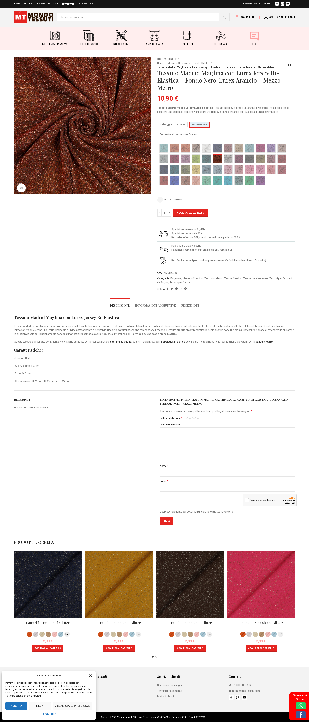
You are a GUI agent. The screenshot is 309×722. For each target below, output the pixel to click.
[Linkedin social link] (181, 288)
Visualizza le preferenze (72, 705)
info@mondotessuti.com (246, 690)
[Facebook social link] (168, 288)
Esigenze (175, 278)
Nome (164, 466)
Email (164, 481)
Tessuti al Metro (200, 63)
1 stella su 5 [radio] (187, 418)
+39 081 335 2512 (262, 4)
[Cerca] (224, 17)
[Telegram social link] (185, 288)
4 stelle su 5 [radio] (195, 418)
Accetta (16, 705)
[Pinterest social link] (176, 288)
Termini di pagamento (169, 690)
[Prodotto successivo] (293, 65)
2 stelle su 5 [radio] (190, 418)
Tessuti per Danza (180, 282)
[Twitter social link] (172, 288)
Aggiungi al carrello (190, 212)
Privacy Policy (49, 714)
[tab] (120, 303)
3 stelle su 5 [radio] (192, 418)
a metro (181, 124)
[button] (90, 675)
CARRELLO (247, 17)
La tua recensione (171, 424)
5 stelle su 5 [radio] (198, 418)
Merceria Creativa (178, 63)
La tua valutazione (171, 418)
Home (161, 63)
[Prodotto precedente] (286, 65)
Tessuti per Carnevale (255, 278)
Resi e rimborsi (165, 696)
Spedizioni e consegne (170, 685)
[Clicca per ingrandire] (21, 187)
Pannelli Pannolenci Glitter (48, 622)
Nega (39, 705)
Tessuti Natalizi (232, 278)
